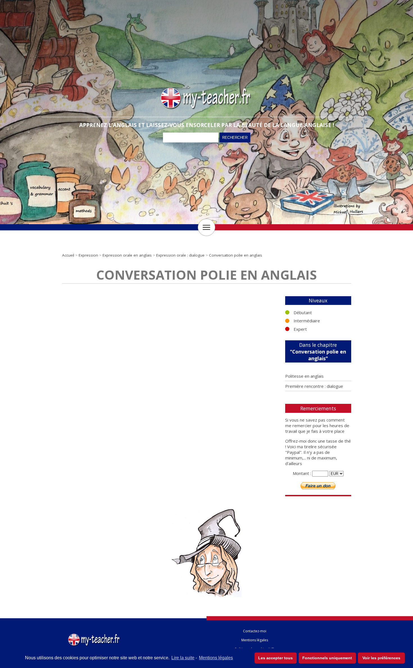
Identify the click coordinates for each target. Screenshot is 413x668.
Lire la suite (182, 657)
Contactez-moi (254, 631)
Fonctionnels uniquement (327, 658)
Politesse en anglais (304, 376)
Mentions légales (216, 657)
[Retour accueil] (94, 635)
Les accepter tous (275, 658)
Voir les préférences (381, 658)
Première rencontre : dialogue (314, 386)
